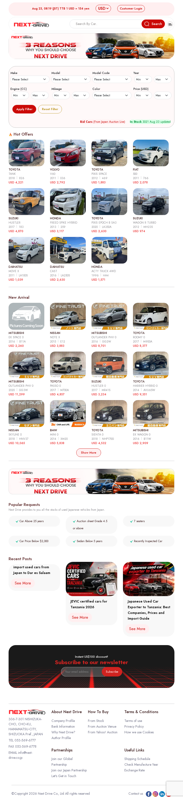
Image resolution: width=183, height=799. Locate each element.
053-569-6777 (25, 740)
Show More (88, 453)
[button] (89, 53)
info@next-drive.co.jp (20, 755)
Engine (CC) (18, 89)
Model (55, 73)
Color (96, 89)
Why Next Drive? (63, 732)
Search (157, 23)
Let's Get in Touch (63, 776)
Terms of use (133, 720)
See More (23, 583)
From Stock (96, 720)
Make (13, 73)
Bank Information (63, 726)
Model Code (101, 73)
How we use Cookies (139, 732)
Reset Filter (50, 109)
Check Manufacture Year (141, 764)
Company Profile (63, 720)
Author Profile (61, 737)
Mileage (56, 89)
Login (131, 8)
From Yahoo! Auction (102, 732)
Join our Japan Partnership (69, 770)
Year (136, 73)
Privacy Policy (134, 726)
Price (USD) (140, 89)
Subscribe (112, 672)
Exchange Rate (134, 770)
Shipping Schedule (137, 758)
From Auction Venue (102, 726)
